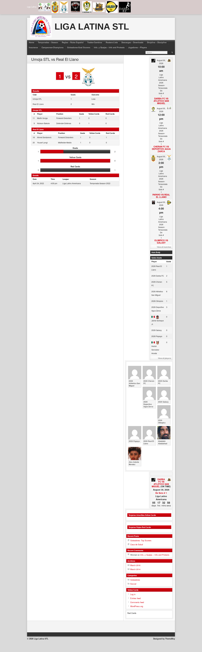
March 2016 (135, 565)
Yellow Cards (93, 114)
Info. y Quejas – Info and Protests (109, 47)
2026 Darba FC (157, 275)
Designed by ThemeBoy (164, 638)
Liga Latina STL (92, 26)
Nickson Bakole (43, 123)
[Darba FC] (153, 480)
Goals (81, 114)
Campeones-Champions (52, 47)
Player (40, 114)
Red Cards (110, 114)
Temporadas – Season (48, 42)
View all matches (164, 247)
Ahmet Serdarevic (44, 137)
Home (31, 42)
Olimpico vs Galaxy (161, 241)
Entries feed (135, 598)
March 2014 (135, 569)
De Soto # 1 (161, 492)
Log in (132, 594)
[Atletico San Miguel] (169, 479)
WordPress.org (136, 606)
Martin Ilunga (42, 118)
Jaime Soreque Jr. (157, 322)
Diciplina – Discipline (157, 42)
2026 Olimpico (157, 301)
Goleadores (135, 579)
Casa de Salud (136, 544)
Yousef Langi (42, 142)
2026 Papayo (156, 336)
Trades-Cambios (94, 42)
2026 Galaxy (156, 330)
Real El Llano (38, 104)
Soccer (133, 583)
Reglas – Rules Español (73, 42)
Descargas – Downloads (132, 42)
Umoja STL (37, 99)
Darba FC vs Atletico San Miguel (161, 101)
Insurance (33, 47)
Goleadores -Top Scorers (140, 540)
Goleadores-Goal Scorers (78, 47)
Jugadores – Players (137, 47)
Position (59, 114)
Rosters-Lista (112, 42)
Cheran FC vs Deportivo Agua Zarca (161, 149)
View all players (164, 358)
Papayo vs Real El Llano (161, 195)
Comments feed (137, 602)
